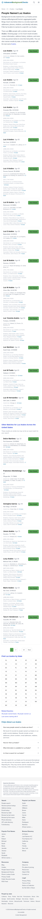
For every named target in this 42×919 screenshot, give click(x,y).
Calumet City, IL (14, 565)
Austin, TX (20, 480)
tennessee (26, 901)
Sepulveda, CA (18, 114)
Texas (24, 843)
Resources (25, 869)
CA (6, 664)
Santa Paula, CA (21, 444)
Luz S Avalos (15, 120)
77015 (13, 534)
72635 (14, 619)
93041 (17, 441)
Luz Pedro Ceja (11, 215)
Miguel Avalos (11, 68)
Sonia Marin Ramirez (18, 462)
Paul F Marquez (14, 610)
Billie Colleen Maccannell (16, 223)
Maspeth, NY (6, 175)
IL (16, 671)
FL (16, 667)
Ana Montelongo (13, 492)
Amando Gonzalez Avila (9, 306)
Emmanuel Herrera (15, 579)
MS (6, 682)
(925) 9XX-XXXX (8, 378)
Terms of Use (26, 883)
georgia (4, 899)
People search (6, 803)
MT (26, 682)
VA (26, 701)
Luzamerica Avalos (8, 183)
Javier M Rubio (14, 309)
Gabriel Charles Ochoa (9, 335)
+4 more (20, 85)
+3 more (7, 57)
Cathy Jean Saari (19, 637)
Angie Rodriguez (13, 389)
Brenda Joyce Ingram (15, 550)
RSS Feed (5, 881)
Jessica (4, 850)
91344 (16, 110)
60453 (14, 400)
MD (6, 679)
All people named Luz (24, 714)
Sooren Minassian (19, 131)
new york (19, 896)
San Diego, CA (7, 506)
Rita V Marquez (14, 160)
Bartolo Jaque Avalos (14, 155)
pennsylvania (27, 896)
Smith (24, 803)
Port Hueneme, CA (9, 441)
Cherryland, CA (8, 53)
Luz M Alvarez (22, 452)
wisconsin (10, 903)
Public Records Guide (8, 879)
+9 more (15, 122)
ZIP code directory (7, 822)
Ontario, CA (13, 292)
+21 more (12, 625)
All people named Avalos (9, 714)
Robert (4, 839)
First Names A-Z (27, 839)
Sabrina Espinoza (14, 339)
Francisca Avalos (19, 95)
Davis (24, 820)
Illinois (24, 850)
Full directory (6, 824)
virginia (31, 899)
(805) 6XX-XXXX (8, 449)
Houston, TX (7, 534)
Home (3, 9)
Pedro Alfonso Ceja (14, 218)
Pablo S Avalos (19, 68)
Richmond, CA (7, 205)
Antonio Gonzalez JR (14, 308)
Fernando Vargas (7, 462)
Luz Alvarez (15, 452)
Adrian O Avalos (11, 248)
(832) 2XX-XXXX (8, 539)
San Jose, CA (7, 142)
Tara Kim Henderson (17, 630)
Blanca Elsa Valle (19, 126)
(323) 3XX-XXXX (8, 352)
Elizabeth (4, 855)
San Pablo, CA (14, 207)
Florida (24, 846)
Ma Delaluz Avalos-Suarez (10, 64)
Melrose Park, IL (8, 561)
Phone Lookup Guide (8, 874)
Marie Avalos (10, 605)
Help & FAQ (25, 872)
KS (6, 675)
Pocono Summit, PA (9, 171)
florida (14, 896)
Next (29, 650)
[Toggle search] (34, 2)
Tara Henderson (14, 631)
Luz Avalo (21, 90)
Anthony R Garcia (12, 521)
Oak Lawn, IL (7, 400)
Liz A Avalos (15, 151)
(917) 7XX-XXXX (8, 179)
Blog (3, 865)
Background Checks (8, 872)
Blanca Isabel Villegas (15, 494)
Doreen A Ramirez (15, 224)
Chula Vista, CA (14, 509)
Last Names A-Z (27, 836)
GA (26, 667)
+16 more (19, 572)
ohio (37, 896)
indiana (32, 901)
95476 (13, 263)
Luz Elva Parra (13, 640)
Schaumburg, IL (22, 564)
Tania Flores (11, 418)
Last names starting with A (10, 716)
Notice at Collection (28, 885)
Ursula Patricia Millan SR (16, 129)
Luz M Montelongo (17, 488)
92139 (15, 506)
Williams (24, 808)
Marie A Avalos (15, 599)
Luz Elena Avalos (7, 91)
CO (16, 664)
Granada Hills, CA (8, 110)
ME (36, 675)
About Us (25, 865)
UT (6, 701)
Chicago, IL (13, 403)
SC (6, 698)
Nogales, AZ (17, 294)
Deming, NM (6, 625)
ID (6, 671)
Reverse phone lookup (9, 805)
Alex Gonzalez (22, 304)
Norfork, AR (14, 623)
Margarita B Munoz (12, 337)
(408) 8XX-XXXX (8, 597)
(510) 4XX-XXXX (8, 212)
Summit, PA (21, 175)
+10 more (19, 601)
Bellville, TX (8, 480)
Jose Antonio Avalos (15, 190)
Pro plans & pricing (28, 867)
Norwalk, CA (7, 82)
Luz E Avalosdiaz (16, 243)
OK (6, 694)
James (4, 834)
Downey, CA (6, 325)
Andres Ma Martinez (13, 459)
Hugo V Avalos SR (12, 189)
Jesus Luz (14, 541)
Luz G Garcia (15, 514)
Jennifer (4, 848)
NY (6, 690)
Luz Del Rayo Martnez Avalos (15, 356)
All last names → (27, 827)
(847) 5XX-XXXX (8, 568)
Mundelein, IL (13, 564)
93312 (15, 234)
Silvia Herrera (12, 574)
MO (16, 682)
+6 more (21, 73)
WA (36, 701)
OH (36, 690)
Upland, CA (13, 323)
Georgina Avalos (11, 515)
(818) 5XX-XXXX (8, 118)
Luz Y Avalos (15, 329)
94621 (13, 373)
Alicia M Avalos (11, 577)
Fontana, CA (7, 321)
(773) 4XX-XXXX (8, 405)
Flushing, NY (13, 175)
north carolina (11, 899)
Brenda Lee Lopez (14, 523)
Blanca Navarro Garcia (9, 548)
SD (16, 698)
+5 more (17, 69)
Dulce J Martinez (7, 453)
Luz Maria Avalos (13, 66)
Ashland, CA (13, 56)
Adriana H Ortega (12, 576)
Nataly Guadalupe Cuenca (17, 71)
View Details (33, 51)
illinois (33, 896)
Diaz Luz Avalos (12, 244)
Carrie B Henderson (8, 637)
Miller (23, 817)
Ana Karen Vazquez (14, 417)
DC (6, 667)
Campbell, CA (13, 145)
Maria (3, 846)
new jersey (25, 899)
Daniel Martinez (12, 362)
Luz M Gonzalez (16, 300)
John (3, 836)
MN (36, 679)
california (4, 896)
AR (36, 660)
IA (35, 671)
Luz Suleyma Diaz (8, 122)
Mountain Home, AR (15, 622)
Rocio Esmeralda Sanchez (17, 461)
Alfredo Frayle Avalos (8, 69)
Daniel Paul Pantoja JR (13, 162)
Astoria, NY (22, 174)
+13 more (19, 375)
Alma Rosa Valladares (15, 545)
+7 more (22, 253)
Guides (4, 867)
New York (25, 848)
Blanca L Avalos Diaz (8, 250)
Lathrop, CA (21, 145)
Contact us (25, 874)
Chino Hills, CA (7, 290)
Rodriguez (25, 822)
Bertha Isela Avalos (12, 547)
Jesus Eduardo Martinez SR (16, 455)
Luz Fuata (22, 380)
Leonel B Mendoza (8, 387)
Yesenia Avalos (7, 331)
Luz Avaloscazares (12, 273)
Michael (4, 841)
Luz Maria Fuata (7, 382)
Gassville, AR (7, 619)
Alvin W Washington (11, 221)
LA (26, 675)
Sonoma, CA (7, 263)
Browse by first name (8, 817)
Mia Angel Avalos (12, 156)
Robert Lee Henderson (15, 634)
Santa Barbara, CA (15, 445)
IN (26, 671)
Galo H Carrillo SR (12, 524)
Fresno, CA (20, 323)
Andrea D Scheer (13, 187)
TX (36, 698)
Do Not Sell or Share (28, 888)
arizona (11, 901)
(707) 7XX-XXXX (8, 270)
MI (26, 679)
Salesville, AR (7, 623)
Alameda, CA (13, 375)
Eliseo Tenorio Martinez (14, 363)
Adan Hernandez (13, 411)
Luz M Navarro (15, 380)
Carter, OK (20, 623)
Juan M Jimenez (14, 99)
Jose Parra (11, 642)
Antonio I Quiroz (13, 192)
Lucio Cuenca (15, 73)
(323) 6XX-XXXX (8, 241)
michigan (18, 899)
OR (16, 694)
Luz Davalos (15, 407)
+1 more (22, 162)
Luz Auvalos (22, 62)
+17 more (15, 453)
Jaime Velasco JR (15, 253)
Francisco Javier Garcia (15, 518)
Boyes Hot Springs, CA (16, 265)
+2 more (15, 91)
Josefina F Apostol (13, 100)
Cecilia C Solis (11, 311)
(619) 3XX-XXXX (8, 511)
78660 (15, 476)
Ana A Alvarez (16, 457)
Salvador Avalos (16, 277)
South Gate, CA (14, 236)
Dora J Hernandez (14, 276)
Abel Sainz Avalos (13, 247)
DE (36, 664)
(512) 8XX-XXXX (8, 484)
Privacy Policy (26, 880)
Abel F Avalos (11, 519)
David (3, 843)
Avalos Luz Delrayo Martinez (10, 358)
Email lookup (5, 810)
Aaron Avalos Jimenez (15, 94)
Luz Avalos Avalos (18, 183)
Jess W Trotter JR (16, 552)
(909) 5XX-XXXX (8, 298)
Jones (24, 812)
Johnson (24, 805)
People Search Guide (8, 869)
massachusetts (18, 901)
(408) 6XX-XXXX (8, 149)
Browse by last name (8, 815)
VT (16, 701)
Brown (24, 810)
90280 (15, 350)
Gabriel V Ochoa (15, 340)
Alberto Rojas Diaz (14, 124)
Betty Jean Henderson (18, 635)
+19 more (6, 185)
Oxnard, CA (13, 444)
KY (16, 675)
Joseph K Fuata (11, 386)
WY (26, 705)
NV (6, 686)
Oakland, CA (7, 373)
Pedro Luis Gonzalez (15, 252)
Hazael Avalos (7, 97)
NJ (26, 686)
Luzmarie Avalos (11, 601)
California (25, 841)
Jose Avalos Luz (21, 541)
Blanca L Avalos (20, 248)
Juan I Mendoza (20, 386)
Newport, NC (13, 536)
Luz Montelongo (7, 488)
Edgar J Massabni (12, 581)
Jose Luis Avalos (13, 304)
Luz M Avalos (15, 62)
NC (16, 690)
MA (16, 679)
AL (6, 660)
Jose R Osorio (7, 73)
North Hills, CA (9, 114)
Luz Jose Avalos (7, 543)
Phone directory (6, 820)
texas (9, 896)
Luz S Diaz (22, 120)
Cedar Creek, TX (14, 479)
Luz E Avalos (15, 90)
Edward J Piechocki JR (17, 194)
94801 (14, 205)
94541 (15, 53)
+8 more (7, 115)
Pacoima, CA (13, 112)
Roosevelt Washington (12, 219)
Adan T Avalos (20, 333)
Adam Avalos (12, 333)
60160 (16, 561)
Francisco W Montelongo (18, 487)
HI (35, 667)
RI (35, 694)
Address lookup (6, 808)
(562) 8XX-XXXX (8, 88)
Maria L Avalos (15, 570)
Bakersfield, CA (8, 234)
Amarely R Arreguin (8, 131)
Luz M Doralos (12, 409)
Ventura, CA (6, 445)
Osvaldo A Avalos (7, 158)
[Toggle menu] (38, 2)
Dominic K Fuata (13, 384)
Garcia (24, 815)
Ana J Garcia (10, 126)
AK (16, 660)
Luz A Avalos (12, 603)
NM (36, 686)
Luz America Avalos (17, 181)
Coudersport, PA (14, 174)
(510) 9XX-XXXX (8, 60)
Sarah (3, 853)
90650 (13, 82)
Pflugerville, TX (8, 476)
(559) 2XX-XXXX (8, 327)
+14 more (6, 490)
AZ (26, 660)
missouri (38, 901)
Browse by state (6, 812)
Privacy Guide (6, 877)
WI (16, 705)
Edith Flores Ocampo (15, 415)
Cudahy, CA (8, 238)
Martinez (25, 824)
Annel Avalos (10, 95)
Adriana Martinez (7, 457)
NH (16, 686)
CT (26, 664)
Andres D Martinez (14, 360)
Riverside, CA (13, 85)
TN (26, 698)
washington (5, 901)
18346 (18, 171)
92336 (13, 321)
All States (25, 834)
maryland (4, 903)
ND (26, 690)
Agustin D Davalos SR (16, 413)
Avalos (12, 9)
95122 (14, 142)
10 (24, 650)
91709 (15, 290)
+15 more (19, 403)
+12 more (7, 447)
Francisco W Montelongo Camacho (12, 495)
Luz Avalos (10, 152)
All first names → (7, 858)
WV (6, 705)
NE (36, 682)
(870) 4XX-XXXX (8, 628)
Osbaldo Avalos (21, 156)
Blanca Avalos (22, 547)
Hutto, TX (14, 480)
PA (26, 694)
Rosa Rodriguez (11, 391)
